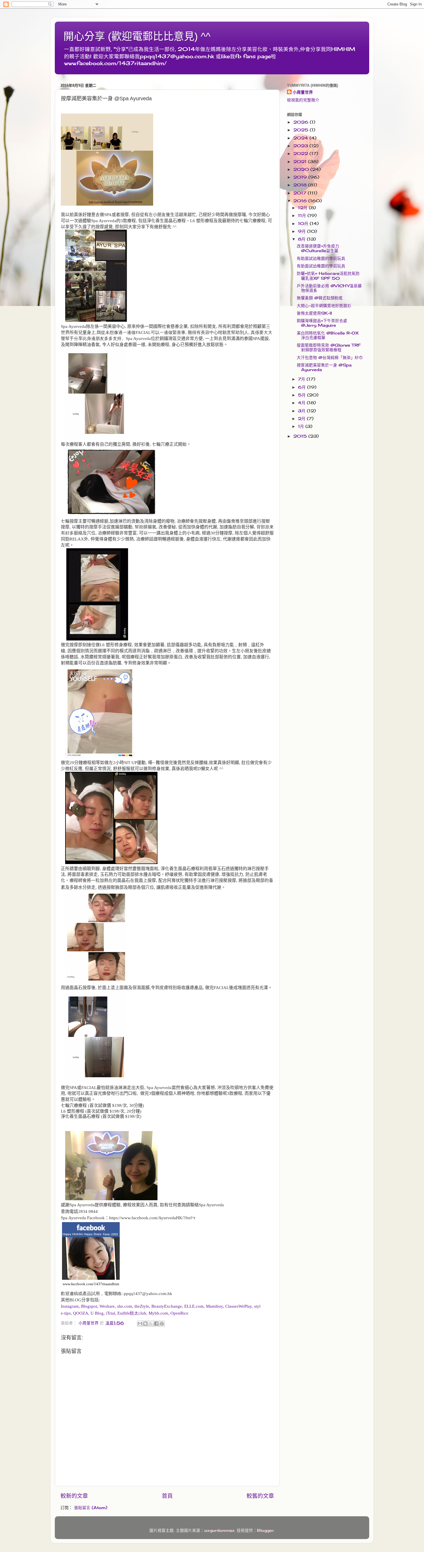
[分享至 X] (151, 1323)
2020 (301, 169)
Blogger (265, 1530)
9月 (302, 231)
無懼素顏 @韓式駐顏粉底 (320, 298)
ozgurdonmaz (219, 1530)
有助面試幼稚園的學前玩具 (321, 258)
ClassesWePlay (238, 1306)
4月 (302, 402)
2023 (301, 145)
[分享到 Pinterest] (162, 1323)
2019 (300, 177)
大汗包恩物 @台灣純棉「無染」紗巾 (330, 357)
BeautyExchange (166, 1306)
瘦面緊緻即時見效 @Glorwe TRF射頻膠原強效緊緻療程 (329, 347)
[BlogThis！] (145, 1323)
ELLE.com (194, 1306)
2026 (301, 122)
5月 (302, 395)
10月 (304, 223)
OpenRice (179, 1313)
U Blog (97, 1313)
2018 (300, 185)
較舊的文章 (260, 1495)
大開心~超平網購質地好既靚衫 (324, 305)
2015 (300, 436)
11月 (302, 215)
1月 (301, 426)
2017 (300, 193)
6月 (302, 387)
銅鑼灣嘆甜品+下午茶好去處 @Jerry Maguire (322, 323)
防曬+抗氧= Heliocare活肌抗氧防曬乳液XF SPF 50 (328, 275)
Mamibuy (214, 1306)
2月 (302, 418)
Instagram (70, 1306)
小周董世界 (303, 92)
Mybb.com (158, 1313)
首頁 (167, 1495)
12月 (303, 207)
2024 (301, 138)
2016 (300, 201)
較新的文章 (74, 1495)
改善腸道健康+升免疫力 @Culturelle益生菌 (318, 248)
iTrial (110, 1313)
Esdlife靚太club (131, 1313)
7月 (302, 379)
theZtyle (141, 1306)
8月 (302, 239)
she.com (124, 1306)
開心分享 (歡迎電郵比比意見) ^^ (137, 36)
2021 (300, 161)
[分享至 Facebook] (156, 1323)
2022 (301, 153)
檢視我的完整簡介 (303, 100)
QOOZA (80, 1313)
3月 (302, 411)
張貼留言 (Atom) (90, 1507)
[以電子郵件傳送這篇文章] (140, 1323)
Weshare (107, 1306)
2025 (301, 130)
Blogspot (89, 1306)
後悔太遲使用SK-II (314, 313)
